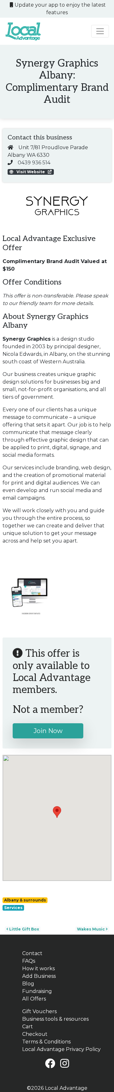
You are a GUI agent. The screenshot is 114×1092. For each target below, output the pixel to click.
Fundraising (37, 991)
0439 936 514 (34, 163)
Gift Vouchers (39, 1011)
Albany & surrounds (25, 900)
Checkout (35, 1034)
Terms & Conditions (46, 1042)
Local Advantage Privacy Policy (61, 1049)
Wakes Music (91, 929)
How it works (38, 969)
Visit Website (30, 171)
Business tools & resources (55, 1019)
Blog (28, 984)
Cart (27, 1027)
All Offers (34, 999)
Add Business (39, 976)
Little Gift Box (23, 929)
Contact (32, 953)
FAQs (28, 961)
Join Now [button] (48, 731)
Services (13, 907)
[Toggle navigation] (100, 31)
